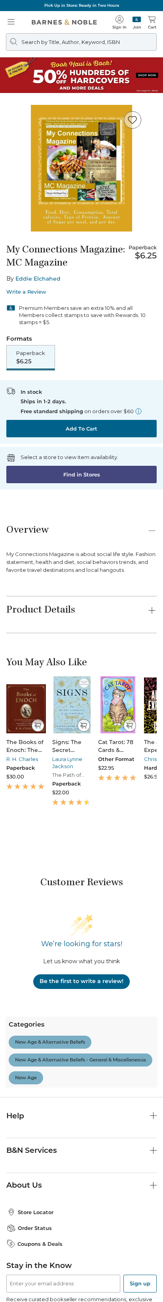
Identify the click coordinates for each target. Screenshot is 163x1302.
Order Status (35, 1228)
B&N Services (31, 1150)
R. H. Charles (22, 759)
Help (15, 1115)
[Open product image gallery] (81, 168)
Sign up (140, 1283)
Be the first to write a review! (81, 981)
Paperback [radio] (30, 357)
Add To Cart (81, 428)
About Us (24, 1185)
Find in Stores (81, 474)
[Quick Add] (38, 725)
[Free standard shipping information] (138, 411)
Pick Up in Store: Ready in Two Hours (81, 5)
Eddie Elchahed (38, 278)
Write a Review (26, 292)
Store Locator (35, 1212)
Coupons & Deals (40, 1244)
